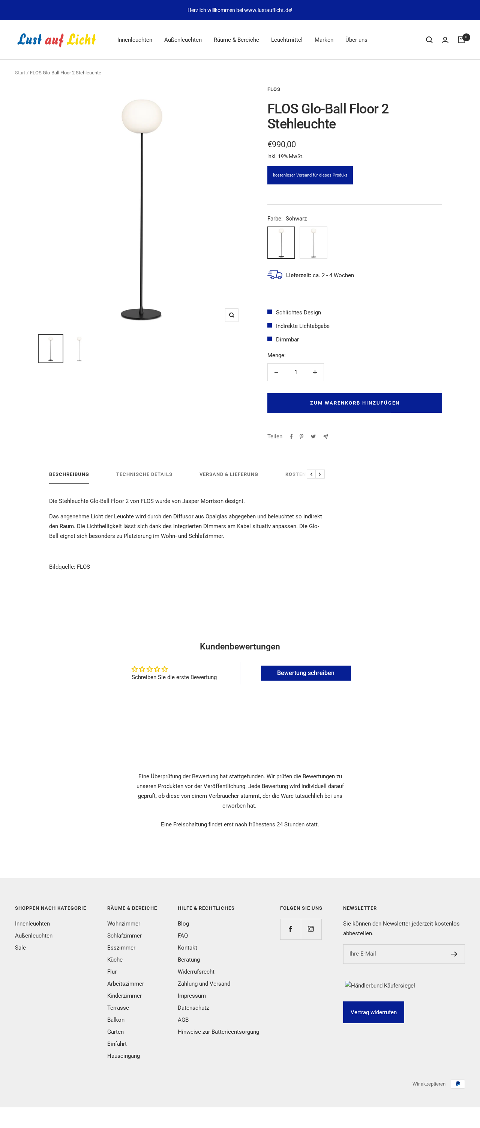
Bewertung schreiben (305, 672)
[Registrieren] (454, 954)
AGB (183, 1019)
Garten (115, 1031)
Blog (183, 923)
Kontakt (187, 947)
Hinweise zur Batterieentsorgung (218, 1031)
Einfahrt (117, 1043)
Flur (112, 971)
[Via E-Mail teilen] (325, 436)
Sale (20, 947)
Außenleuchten (183, 39)
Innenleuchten (134, 39)
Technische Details (144, 474)
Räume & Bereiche (236, 39)
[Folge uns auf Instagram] (311, 929)
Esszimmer (121, 947)
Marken (324, 39)
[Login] (445, 40)
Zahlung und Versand (204, 983)
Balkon (115, 1019)
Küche (115, 959)
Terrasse (118, 1007)
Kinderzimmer (124, 995)
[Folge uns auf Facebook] (290, 929)
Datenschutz (193, 1007)
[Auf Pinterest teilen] (301, 436)
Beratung (189, 959)
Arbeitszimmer (125, 983)
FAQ (183, 935)
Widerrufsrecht (196, 971)
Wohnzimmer (123, 923)
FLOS (273, 89)
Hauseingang (123, 1055)
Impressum (192, 995)
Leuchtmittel (287, 39)
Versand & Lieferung (229, 474)
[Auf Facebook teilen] (291, 436)
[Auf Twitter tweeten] (313, 436)
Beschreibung (69, 474)
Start (20, 73)
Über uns (356, 39)
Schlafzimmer (124, 935)
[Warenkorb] (461, 39)
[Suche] (429, 39)
